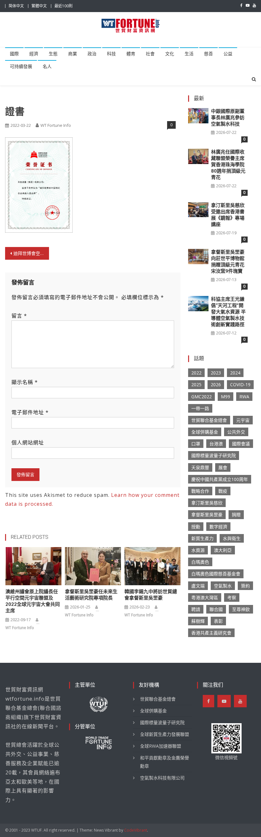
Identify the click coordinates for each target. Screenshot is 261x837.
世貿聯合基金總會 (209, 420)
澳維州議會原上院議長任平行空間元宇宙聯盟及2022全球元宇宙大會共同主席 (32, 601)
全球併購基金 (204, 432)
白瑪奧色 (200, 562)
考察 (231, 597)
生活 (189, 53)
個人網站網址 (27, 442)
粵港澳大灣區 (204, 597)
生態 (53, 53)
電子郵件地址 (30, 412)
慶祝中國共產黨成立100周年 (219, 479)
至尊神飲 (241, 609)
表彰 (218, 621)
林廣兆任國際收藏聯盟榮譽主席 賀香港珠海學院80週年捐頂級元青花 (228, 164)
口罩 (195, 444)
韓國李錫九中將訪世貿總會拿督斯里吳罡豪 (150, 595)
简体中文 (16, 6)
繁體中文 (39, 6)
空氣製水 (223, 586)
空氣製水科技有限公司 (162, 778)
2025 (196, 384)
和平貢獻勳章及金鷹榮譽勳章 (164, 762)
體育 (130, 53)
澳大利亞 (223, 550)
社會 (150, 53)
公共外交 (236, 432)
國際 (14, 53)
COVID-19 (240, 384)
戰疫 (222, 491)
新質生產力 (202, 538)
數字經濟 (218, 527)
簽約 (245, 586)
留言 (19, 315)
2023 (216, 373)
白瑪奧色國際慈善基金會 (215, 574)
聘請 (195, 609)
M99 (225, 397)
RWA (244, 397)
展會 (222, 467)
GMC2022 (201, 397)
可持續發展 (21, 66)
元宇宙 (243, 420)
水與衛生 (232, 538)
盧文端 (198, 586)
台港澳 (216, 444)
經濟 (33, 53)
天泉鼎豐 (200, 467)
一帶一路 (200, 408)
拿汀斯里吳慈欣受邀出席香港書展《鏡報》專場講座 (227, 214)
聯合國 (216, 609)
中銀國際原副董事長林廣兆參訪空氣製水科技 (227, 117)
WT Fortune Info (55, 125)
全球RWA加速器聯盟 (160, 746)
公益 (227, 53)
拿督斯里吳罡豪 (206, 514)
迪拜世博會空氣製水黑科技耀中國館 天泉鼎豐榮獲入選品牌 (31, 253)
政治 (92, 53)
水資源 (198, 550)
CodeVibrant (135, 830)
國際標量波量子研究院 (213, 455)
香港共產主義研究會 (211, 633)
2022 (196, 373)
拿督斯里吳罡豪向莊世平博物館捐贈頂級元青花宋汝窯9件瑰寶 (227, 261)
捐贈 (236, 514)
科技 (111, 53)
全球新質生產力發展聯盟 (164, 734)
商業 (72, 53)
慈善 (208, 53)
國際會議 (241, 444)
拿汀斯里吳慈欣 (206, 503)
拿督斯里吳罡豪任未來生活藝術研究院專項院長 (91, 595)
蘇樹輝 (198, 621)
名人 (47, 66)
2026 (216, 384)
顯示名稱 (24, 382)
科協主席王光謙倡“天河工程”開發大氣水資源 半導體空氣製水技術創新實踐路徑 (228, 311)
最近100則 (63, 6)
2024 (235, 373)
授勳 (195, 527)
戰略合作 (200, 491)
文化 (169, 53)
